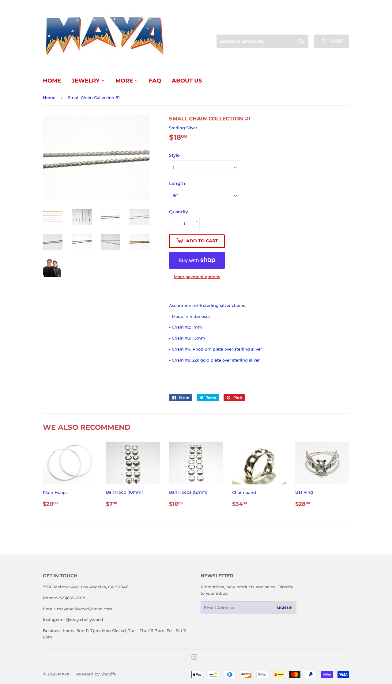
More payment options (197, 276)
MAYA (64, 673)
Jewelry (86, 80)
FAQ (155, 80)
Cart (336, 41)
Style (174, 155)
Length (177, 183)
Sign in (301, 27)
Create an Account (332, 27)
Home (52, 80)
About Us (187, 80)
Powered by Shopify (95, 673)
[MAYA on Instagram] (194, 658)
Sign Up (284, 607)
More (124, 80)
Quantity (178, 212)
